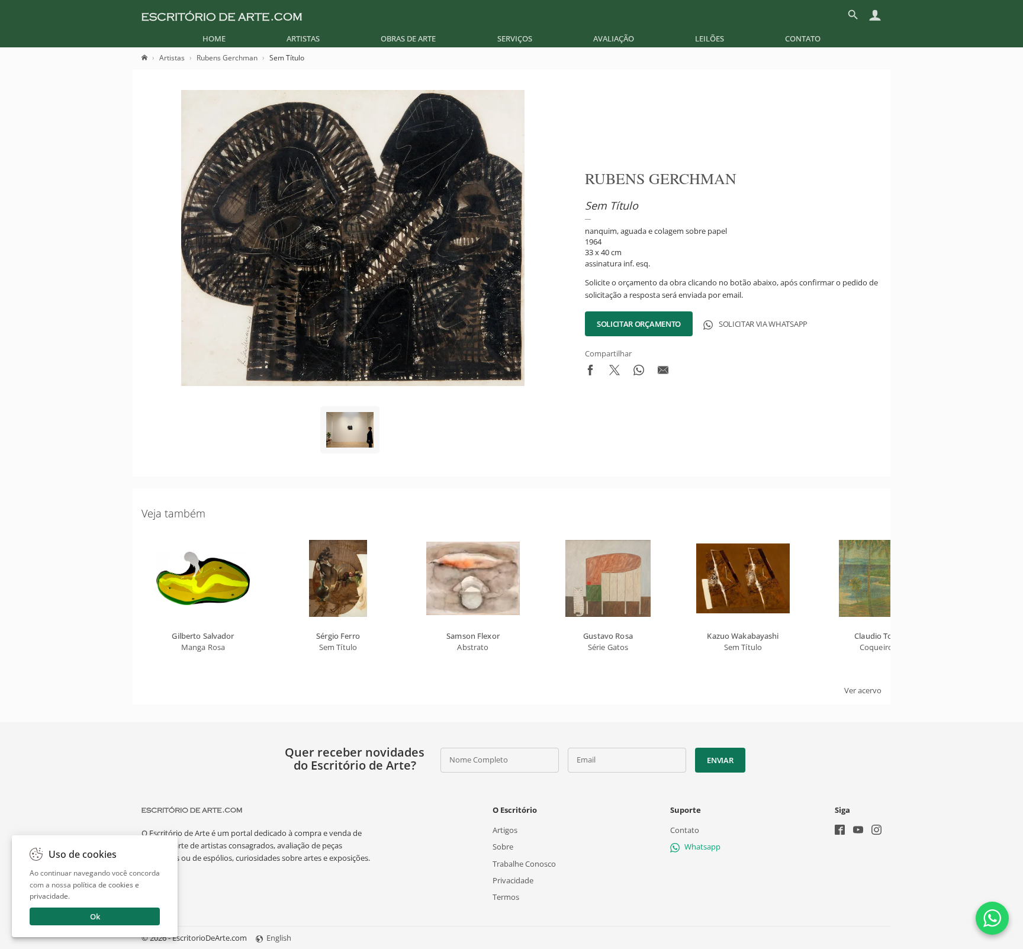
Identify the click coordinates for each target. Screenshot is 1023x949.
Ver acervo (863, 690)
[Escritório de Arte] (221, 14)
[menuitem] (214, 38)
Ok (95, 916)
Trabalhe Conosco (524, 863)
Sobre (503, 846)
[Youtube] (858, 831)
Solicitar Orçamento (639, 324)
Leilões (709, 38)
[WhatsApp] (992, 918)
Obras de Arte (408, 38)
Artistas (303, 38)
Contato (803, 38)
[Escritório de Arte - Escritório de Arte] (191, 810)
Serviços (514, 38)
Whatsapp (702, 846)
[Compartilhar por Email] (663, 372)
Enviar (720, 760)
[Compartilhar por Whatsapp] (638, 372)
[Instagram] (876, 831)
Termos (506, 897)
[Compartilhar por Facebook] (590, 372)
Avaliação (613, 38)
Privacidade (513, 880)
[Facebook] (840, 831)
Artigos (505, 830)
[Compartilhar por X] (614, 372)
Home (214, 38)
